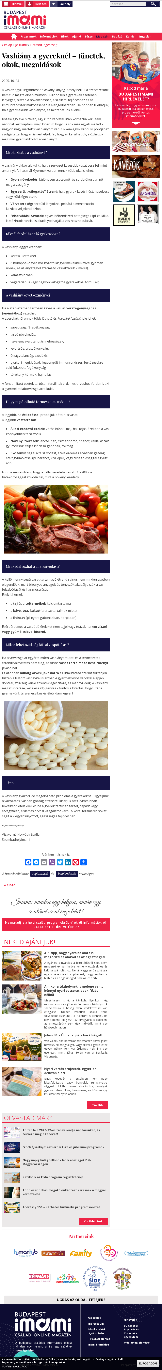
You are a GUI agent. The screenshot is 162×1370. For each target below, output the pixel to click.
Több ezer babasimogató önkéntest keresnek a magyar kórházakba (64, 1192)
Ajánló (76, 36)
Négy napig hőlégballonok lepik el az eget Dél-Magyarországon (57, 1162)
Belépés (41, 4)
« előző (9, 885)
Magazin (102, 36)
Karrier (131, 36)
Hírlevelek (130, 1319)
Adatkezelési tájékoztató (96, 1331)
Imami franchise (98, 1344)
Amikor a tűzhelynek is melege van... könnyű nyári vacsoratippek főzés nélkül (73, 990)
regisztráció (40, 873)
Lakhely (65, 4)
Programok (29, 36)
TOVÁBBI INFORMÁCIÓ (14, 1366)
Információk (48, 36)
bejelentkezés (67, 873)
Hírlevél (17, 4)
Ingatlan (145, 36)
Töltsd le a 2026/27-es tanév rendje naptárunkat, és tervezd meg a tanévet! (61, 1132)
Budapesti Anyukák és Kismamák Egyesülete (131, 1331)
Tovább (97, 1105)
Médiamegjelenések (137, 1342)
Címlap (13, 36)
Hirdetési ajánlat (99, 1339)
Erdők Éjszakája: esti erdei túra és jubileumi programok (63, 1147)
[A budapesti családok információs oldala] (25, 20)
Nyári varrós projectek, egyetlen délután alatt (70, 1071)
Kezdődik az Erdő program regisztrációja (53, 1177)
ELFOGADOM (148, 1363)
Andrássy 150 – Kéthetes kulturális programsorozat (61, 1207)
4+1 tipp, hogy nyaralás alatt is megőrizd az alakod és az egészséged (74, 955)
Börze (89, 36)
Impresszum (96, 1323)
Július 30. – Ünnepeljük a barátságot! (73, 1035)
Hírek (65, 36)
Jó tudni (21, 45)
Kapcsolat (94, 1317)
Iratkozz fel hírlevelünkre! (56, 927)
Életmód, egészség (43, 45)
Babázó (117, 36)
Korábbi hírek (93, 1221)
